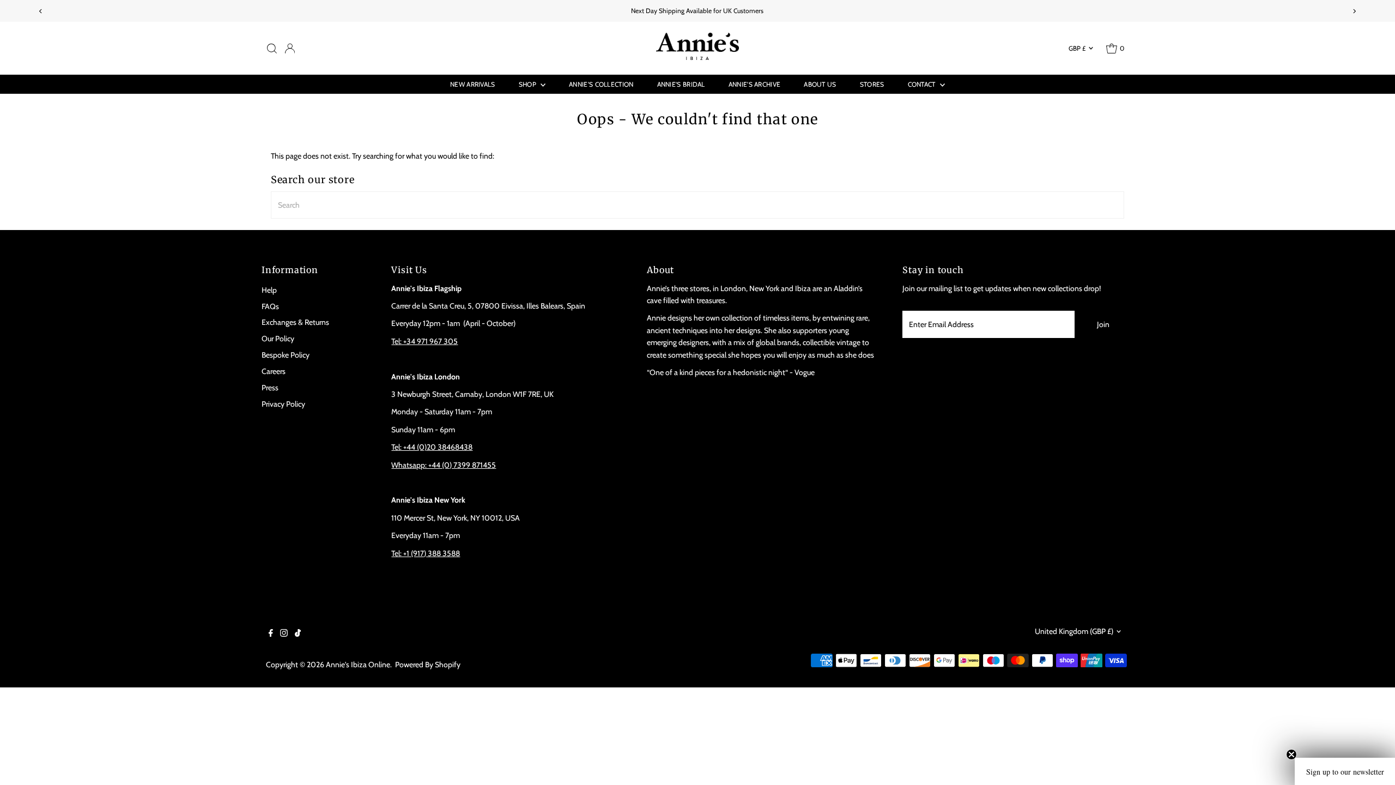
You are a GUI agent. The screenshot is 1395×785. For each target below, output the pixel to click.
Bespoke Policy (286, 355)
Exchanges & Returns (295, 322)
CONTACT (922, 84)
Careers (274, 371)
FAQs (270, 306)
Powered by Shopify (427, 664)
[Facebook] (271, 634)
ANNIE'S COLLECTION (601, 84)
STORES (872, 84)
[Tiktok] (298, 634)
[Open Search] (272, 48)
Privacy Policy (283, 404)
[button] (1345, 771)
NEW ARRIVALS (472, 84)
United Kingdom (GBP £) (1074, 631)
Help (269, 290)
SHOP (528, 84)
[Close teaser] (1291, 754)
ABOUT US (820, 84)
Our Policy (278, 338)
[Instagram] (283, 634)
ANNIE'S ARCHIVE (755, 84)
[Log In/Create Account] (290, 48)
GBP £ (1077, 48)
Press (270, 387)
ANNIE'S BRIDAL (681, 84)
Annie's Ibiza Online (358, 664)
